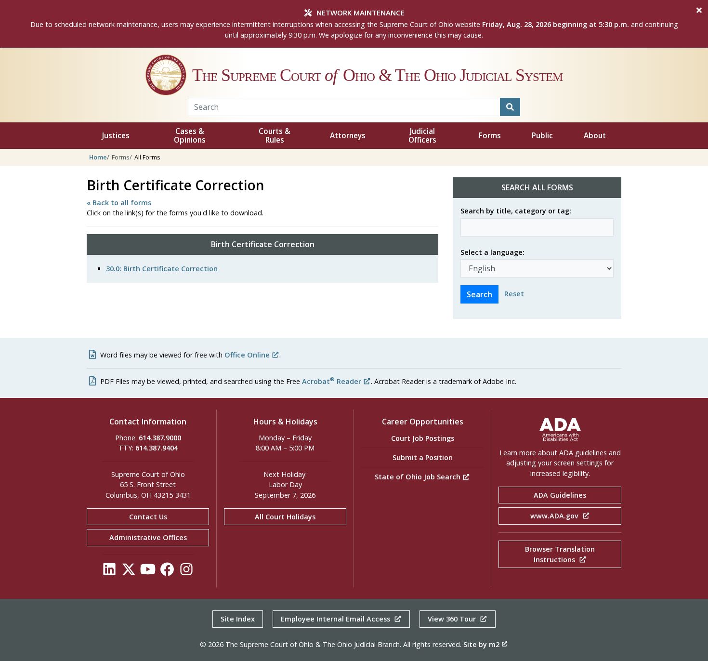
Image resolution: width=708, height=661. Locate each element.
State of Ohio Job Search (418, 476)
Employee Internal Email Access (336, 618)
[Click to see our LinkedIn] (109, 571)
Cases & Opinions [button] (190, 135)
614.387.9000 (160, 437)
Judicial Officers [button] (422, 135)
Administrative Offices (148, 537)
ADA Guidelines (560, 495)
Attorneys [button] (348, 136)
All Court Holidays (285, 516)
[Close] (699, 10)
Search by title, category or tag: (515, 210)
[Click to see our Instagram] (186, 571)
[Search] (510, 107)
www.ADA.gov (555, 515)
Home (98, 157)
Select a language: (492, 252)
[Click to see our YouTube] (148, 571)
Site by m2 (481, 644)
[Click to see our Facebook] (167, 571)
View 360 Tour (453, 618)
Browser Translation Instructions (560, 554)
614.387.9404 (156, 447)
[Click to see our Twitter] (128, 571)
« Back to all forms (119, 202)
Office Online (247, 354)
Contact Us (148, 516)
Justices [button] (116, 136)
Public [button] (542, 136)
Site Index (238, 618)
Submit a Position (423, 457)
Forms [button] (490, 136)
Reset (514, 293)
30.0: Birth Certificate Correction (162, 268)
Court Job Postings (422, 438)
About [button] (595, 136)
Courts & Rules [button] (274, 135)
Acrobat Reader (331, 381)
